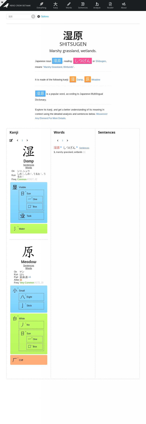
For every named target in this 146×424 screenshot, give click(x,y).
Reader (110, 7)
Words (69, 7)
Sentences (83, 7)
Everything (41, 7)
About (124, 7)
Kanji (55, 5)
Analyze (97, 7)
